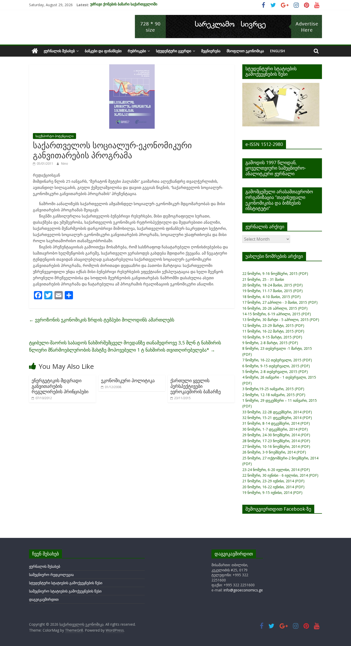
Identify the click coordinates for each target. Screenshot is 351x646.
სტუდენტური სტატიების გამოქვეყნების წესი (65, 582)
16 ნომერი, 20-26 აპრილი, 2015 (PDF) (275, 308)
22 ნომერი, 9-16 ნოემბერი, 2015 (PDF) (275, 273)
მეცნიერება (210, 50)
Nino (64, 163)
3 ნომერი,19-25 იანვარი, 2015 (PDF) (273, 388)
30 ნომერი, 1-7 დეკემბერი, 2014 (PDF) (275, 429)
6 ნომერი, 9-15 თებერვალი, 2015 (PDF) (276, 365)
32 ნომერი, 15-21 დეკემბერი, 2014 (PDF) (277, 417)
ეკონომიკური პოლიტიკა (128, 380)
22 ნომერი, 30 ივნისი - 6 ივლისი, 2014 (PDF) (280, 475)
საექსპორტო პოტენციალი (54, 136)
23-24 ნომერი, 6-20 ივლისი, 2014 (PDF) (276, 469)
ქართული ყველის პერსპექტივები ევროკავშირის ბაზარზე (195, 386)
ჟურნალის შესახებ (59, 50)
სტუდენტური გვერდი (173, 50)
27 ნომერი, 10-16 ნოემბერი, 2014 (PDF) (276, 446)
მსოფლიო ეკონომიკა (245, 50)
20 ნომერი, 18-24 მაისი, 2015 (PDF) (272, 285)
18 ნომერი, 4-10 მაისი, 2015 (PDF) (271, 296)
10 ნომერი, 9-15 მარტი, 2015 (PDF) (272, 337)
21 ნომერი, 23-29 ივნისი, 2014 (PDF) (273, 480)
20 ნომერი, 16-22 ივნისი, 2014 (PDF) (273, 486)
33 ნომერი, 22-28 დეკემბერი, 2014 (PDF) (277, 411)
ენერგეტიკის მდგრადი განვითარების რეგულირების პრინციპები (60, 386)
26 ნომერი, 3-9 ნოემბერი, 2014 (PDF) (274, 452)
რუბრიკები (137, 50)
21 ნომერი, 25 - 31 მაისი (263, 279)
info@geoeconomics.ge (243, 590)
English (277, 50)
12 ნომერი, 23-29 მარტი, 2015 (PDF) (273, 325)
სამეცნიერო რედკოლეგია (51, 574)
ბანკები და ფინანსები (103, 50)
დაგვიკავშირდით (44, 599)
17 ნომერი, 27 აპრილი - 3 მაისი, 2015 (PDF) (280, 302)
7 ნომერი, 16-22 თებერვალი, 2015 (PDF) (277, 359)
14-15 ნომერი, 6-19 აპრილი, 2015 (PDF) (276, 313)
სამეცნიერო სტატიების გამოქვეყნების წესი (65, 591)
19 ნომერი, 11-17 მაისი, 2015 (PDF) (272, 290)
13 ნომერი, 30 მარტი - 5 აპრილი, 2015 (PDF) (280, 319)
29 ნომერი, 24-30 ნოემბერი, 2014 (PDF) (276, 434)
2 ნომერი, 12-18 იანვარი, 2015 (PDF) (273, 394)
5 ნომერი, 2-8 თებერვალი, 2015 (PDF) (275, 371)
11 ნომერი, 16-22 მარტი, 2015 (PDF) (273, 331)
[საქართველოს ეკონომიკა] (35, 51)
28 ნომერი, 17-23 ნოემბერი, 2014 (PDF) (276, 440)
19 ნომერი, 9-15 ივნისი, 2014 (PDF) (272, 492)
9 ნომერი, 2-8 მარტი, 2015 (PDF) (270, 342)
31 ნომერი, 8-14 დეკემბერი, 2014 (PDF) (276, 423)
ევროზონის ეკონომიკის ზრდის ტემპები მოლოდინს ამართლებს (101, 320)
